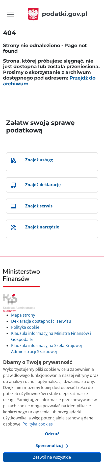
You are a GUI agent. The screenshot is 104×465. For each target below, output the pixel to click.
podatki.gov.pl (64, 13)
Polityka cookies (37, 424)
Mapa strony (23, 315)
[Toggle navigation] (10, 14)
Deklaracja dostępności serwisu (41, 321)
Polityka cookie (25, 327)
